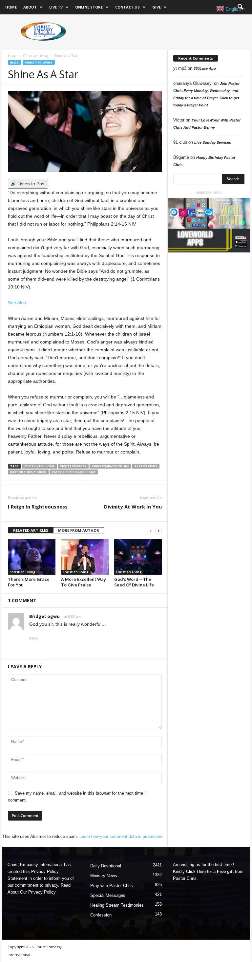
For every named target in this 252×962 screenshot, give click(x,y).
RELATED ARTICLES (30, 530)
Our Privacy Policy (37, 892)
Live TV (56, 7)
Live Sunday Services (212, 142)
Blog (14, 62)
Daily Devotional (105, 865)
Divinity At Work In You (133, 506)
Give (156, 7)
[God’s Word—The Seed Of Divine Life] (138, 557)
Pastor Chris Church (28, 472)
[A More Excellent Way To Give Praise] (85, 557)
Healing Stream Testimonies (117, 905)
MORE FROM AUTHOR (78, 530)
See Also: (17, 302)
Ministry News (103, 875)
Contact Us (127, 7)
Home (11, 7)
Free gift (225, 871)
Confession (101, 915)
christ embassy (73, 466)
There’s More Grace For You (29, 582)
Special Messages (107, 895)
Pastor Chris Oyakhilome (73, 472)
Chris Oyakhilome (39, 466)
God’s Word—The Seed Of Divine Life (134, 582)
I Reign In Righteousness (38, 506)
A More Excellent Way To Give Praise (83, 582)
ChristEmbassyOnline (110, 466)
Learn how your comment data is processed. (121, 836)
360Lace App (205, 68)
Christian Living (35, 55)
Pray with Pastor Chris (111, 885)
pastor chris (146, 466)
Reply (33, 638)
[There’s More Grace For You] (31, 557)
